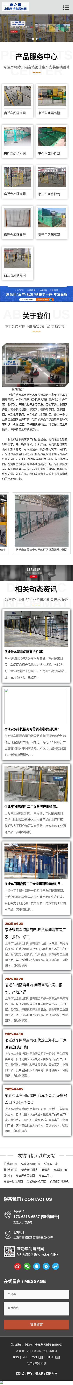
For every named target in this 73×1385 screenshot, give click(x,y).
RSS (16, 1357)
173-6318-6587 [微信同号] (36, 1217)
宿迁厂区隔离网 (49, 234)
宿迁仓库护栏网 (49, 153)
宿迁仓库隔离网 (15, 194)
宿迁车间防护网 (49, 194)
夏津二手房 (45, 1175)
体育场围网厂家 (30, 1163)
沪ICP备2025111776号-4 (42, 1351)
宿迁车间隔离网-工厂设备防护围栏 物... (31, 806)
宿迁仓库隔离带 (15, 234)
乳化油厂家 (10, 1169)
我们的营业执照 (36, 1363)
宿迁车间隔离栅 (49, 113)
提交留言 (36, 1324)
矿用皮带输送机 (59, 1181)
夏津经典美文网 (25, 1175)
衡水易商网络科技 (46, 1373)
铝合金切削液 (29, 1169)
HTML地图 (53, 1357)
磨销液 (45, 1169)
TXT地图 (37, 1357)
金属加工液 (60, 1169)
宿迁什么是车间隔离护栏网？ (24, 651)
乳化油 (8, 1175)
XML (25, 1357)
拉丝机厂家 (10, 1163)
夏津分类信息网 (13, 1181)
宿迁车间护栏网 (15, 153)
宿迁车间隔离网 (15, 113)
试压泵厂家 (51, 1163)
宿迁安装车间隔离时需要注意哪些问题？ (32, 729)
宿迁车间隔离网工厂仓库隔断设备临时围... (33, 884)
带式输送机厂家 (36, 1181)
